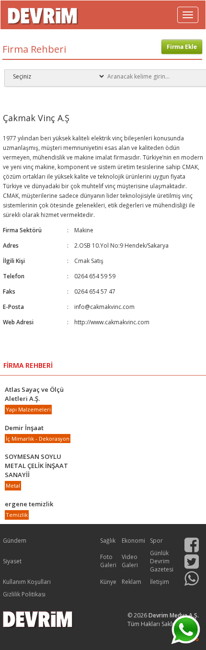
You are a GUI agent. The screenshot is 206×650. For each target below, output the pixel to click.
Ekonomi (133, 540)
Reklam (131, 582)
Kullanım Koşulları (27, 582)
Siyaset (12, 561)
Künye (108, 582)
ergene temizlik (29, 504)
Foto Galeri (108, 561)
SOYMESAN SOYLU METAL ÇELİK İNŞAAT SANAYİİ (36, 465)
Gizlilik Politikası (24, 594)
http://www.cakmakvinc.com (111, 322)
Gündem (14, 540)
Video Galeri (130, 561)
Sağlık (107, 540)
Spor (156, 540)
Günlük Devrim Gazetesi (161, 561)
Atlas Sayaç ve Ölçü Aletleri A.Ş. (34, 394)
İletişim (159, 582)
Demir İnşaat (24, 427)
